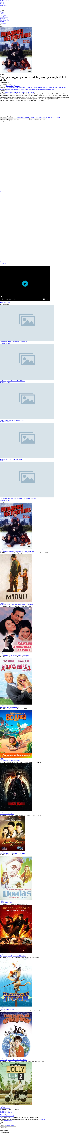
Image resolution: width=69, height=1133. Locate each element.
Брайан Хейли (42, 87)
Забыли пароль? (10, 1125)
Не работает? (4, 263)
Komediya (3, 15)
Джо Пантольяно (32, 87)
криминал (17, 92)
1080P (8, 302)
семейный (33, 92)
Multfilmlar (3, 5)
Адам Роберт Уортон (31, 89)
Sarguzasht (3, 18)
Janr (1, 7)
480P (1, 302)
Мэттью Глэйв (19, 89)
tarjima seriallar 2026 (6, 1114)
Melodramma (4, 17)
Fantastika (3, 23)
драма (6, 92)
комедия (10, 92)
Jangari (2, 12)
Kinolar (2, 2)
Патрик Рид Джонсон (12, 86)
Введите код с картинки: (7, 116)
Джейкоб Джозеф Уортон (46, 89)
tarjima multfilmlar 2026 (7, 1116)
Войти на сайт (4, 1130)
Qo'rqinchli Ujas (4, 20)
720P (4, 302)
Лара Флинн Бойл (20, 87)
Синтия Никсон (52, 87)
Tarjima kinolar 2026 (6, 1112)
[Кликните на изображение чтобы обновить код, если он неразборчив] (38, 117)
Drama (2, 13)
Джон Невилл (10, 89)
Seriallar (2, 4)
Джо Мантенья (10, 87)
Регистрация (8, 1120)
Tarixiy (2, 21)
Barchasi (2, 9)
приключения (25, 92)
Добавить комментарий (6, 119)
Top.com (4, 1)
